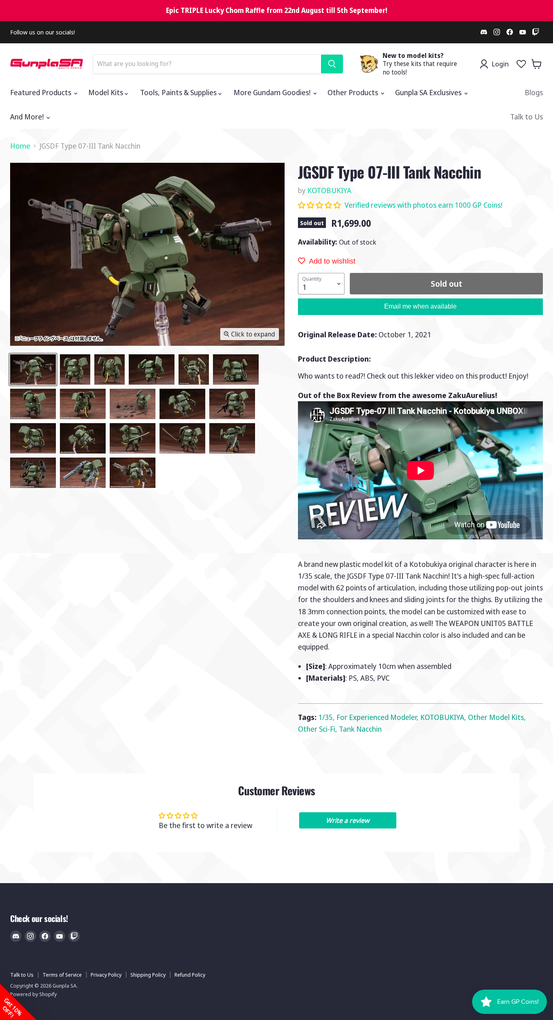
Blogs (534, 92)
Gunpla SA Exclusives (429, 92)
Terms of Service (62, 974)
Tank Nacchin (360, 729)
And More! (27, 116)
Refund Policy (189, 974)
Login (500, 63)
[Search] (332, 64)
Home (20, 146)
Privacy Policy (106, 974)
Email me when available (420, 306)
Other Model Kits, (497, 717)
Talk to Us (526, 116)
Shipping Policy (148, 974)
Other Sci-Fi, (318, 729)
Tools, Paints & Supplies (179, 92)
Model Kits (106, 92)
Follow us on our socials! (42, 32)
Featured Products (41, 92)
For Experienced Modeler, (378, 717)
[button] (320, 205)
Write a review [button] (347, 820)
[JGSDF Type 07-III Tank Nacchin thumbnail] (33, 369)
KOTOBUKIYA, (444, 717)
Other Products (354, 92)
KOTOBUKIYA (329, 190)
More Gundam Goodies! (273, 92)
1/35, (327, 717)
